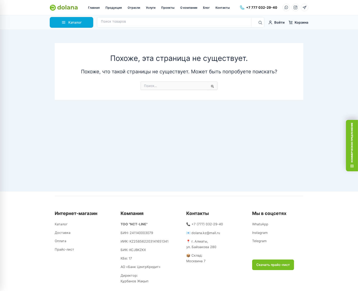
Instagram (260, 233)
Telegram (259, 241)
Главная (94, 7)
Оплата (60, 241)
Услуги (150, 7)
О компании (188, 7)
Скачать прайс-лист (273, 265)
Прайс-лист (64, 249)
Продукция (113, 7)
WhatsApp (260, 224)
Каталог (61, 224)
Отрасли (134, 7)
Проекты (167, 7)
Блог (206, 7)
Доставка (62, 233)
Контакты (222, 7)
